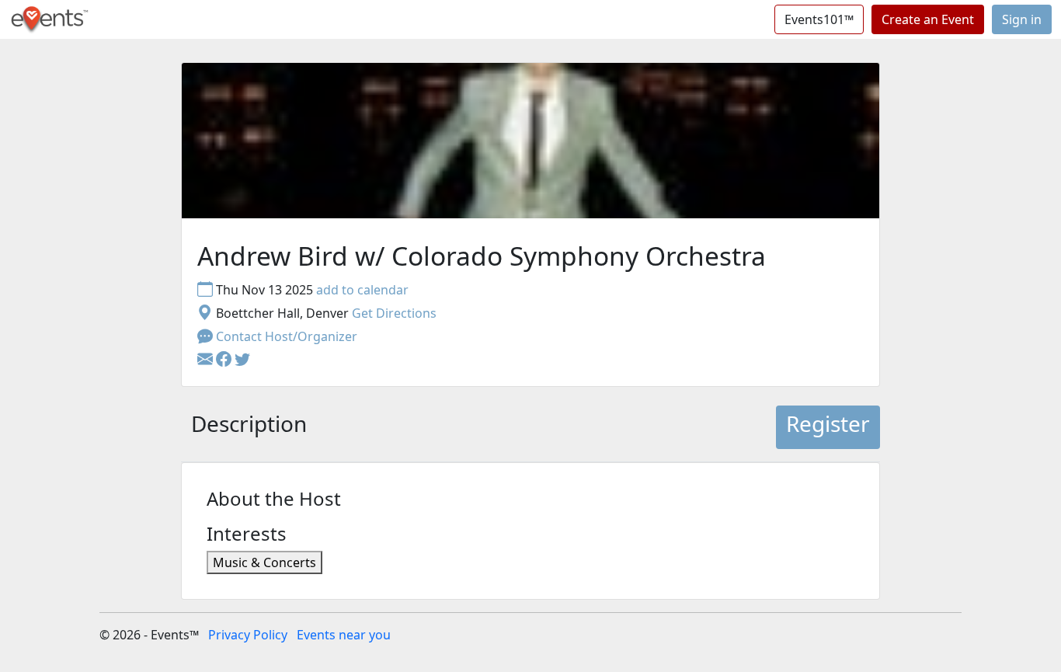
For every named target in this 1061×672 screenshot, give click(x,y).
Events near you (344, 634)
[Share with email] (206, 359)
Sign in (1022, 19)
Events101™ (819, 19)
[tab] (249, 427)
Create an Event (928, 19)
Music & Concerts (264, 562)
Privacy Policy (247, 634)
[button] (225, 359)
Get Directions (394, 313)
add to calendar (362, 289)
